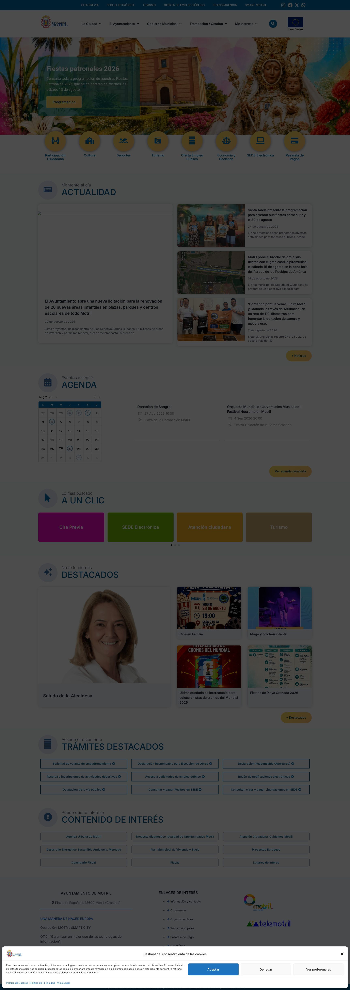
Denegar (266, 969)
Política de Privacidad (42, 982)
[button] (342, 954)
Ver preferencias (318, 969)
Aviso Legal (63, 982)
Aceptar (213, 969)
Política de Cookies (17, 982)
